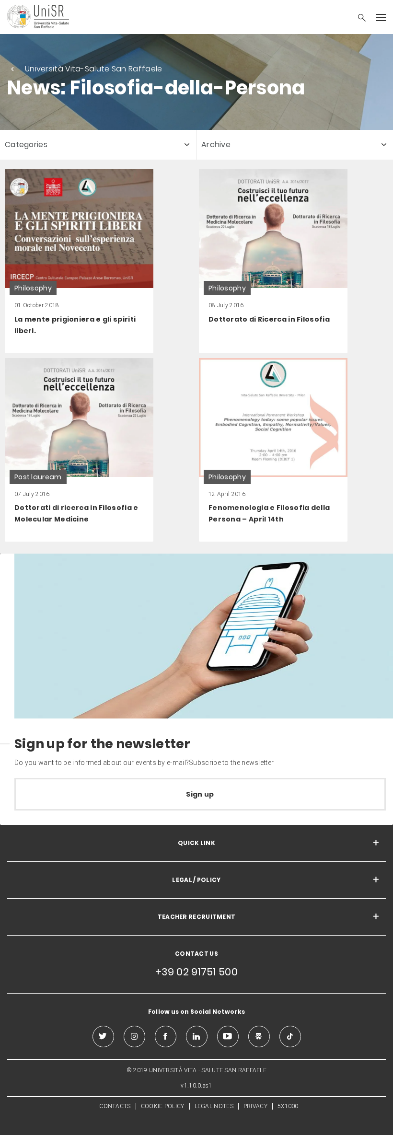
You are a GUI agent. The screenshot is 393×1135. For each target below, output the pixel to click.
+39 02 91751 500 (196, 972)
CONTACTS (114, 1106)
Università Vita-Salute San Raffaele (93, 68)
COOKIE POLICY (163, 1106)
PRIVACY (255, 1106)
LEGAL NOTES (214, 1106)
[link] (79, 261)
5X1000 (288, 1106)
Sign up (200, 794)
